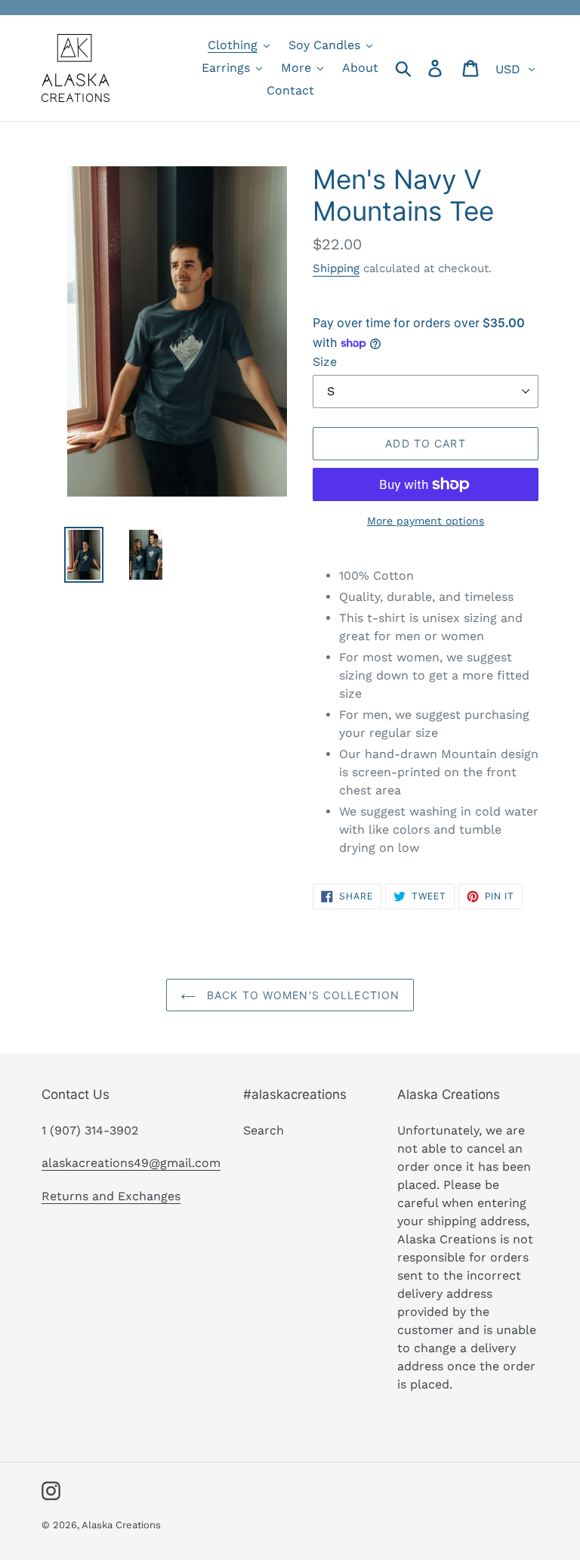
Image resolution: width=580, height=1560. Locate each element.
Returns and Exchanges (111, 1196)
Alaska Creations (121, 1525)
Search (263, 1130)
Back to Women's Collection (301, 995)
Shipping (336, 268)
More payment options (425, 521)
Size (325, 361)
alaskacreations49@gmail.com (131, 1163)
